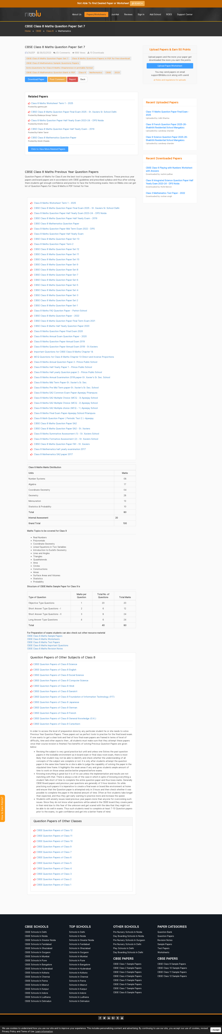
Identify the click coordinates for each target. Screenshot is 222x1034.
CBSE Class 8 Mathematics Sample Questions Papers (52, 63)
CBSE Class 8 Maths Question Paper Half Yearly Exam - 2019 (62, 129)
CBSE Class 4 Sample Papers (127, 976)
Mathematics (96, 72)
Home (28, 31)
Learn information (44, 1031)
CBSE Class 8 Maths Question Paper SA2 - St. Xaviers (61, 428)
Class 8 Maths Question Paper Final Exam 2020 (58, 331)
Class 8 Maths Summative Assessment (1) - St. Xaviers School (66, 433)
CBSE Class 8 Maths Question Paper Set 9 (55, 264)
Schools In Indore (77, 993)
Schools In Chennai (78, 976)
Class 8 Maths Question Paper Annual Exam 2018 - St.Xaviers (65, 346)
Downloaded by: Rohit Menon (159, 187)
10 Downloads (96, 52)
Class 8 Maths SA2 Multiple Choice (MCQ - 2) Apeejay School (65, 402)
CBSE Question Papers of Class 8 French (54, 713)
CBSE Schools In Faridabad (38, 944)
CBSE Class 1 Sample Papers (127, 964)
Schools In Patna (77, 980)
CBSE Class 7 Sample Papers (127, 988)
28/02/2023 (45, 52)
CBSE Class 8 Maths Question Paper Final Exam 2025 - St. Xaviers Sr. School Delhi (73, 111)
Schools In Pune (77, 960)
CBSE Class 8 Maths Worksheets (43, 639)
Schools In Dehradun (79, 1001)
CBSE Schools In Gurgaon (37, 952)
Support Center (185, 14)
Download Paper (36, 79)
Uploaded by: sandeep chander (160, 131)
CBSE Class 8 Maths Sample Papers (44, 636)
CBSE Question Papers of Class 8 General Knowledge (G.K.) (64, 718)
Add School (155, 14)
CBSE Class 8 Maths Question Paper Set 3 (55, 295)
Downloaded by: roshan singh (159, 196)
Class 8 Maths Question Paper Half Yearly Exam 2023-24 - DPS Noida (67, 120)
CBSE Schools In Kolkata (37, 972)
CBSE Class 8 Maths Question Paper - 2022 (56, 315)
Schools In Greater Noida (81, 940)
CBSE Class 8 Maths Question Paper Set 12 (56, 249)
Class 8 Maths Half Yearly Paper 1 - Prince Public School (62, 367)
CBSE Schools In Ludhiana (38, 997)
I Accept (215, 1030)
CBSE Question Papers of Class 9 (54, 846)
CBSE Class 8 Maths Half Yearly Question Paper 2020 (61, 326)
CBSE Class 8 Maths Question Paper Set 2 (55, 300)
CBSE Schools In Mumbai (37, 956)
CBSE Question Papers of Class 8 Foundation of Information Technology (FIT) (73, 696)
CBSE (38, 31)
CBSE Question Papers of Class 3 (54, 873)
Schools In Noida (77, 936)
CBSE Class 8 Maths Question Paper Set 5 (55, 285)
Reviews (128, 14)
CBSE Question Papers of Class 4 (54, 868)
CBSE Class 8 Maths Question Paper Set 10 (56, 259)
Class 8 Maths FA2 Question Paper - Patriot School (60, 310)
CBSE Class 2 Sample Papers (127, 968)
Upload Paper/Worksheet (170, 65)
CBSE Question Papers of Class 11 (54, 835)
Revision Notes (165, 940)
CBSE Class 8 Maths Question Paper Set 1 (55, 305)
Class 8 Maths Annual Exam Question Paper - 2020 (60, 336)
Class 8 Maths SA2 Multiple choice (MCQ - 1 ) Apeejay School (65, 408)
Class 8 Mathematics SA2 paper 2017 (53, 454)
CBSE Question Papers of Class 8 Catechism (56, 723)
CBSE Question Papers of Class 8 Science (55, 664)
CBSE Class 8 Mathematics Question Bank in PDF (50, 72)
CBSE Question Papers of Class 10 (55, 841)
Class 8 (50, 31)
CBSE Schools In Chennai (37, 976)
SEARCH (138, 3)
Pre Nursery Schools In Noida (127, 932)
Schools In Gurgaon (79, 952)
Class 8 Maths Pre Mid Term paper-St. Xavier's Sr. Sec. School (66, 387)
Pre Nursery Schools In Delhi (127, 944)
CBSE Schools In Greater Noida (40, 940)
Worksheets (163, 952)
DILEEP (31, 52)
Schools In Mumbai (78, 956)
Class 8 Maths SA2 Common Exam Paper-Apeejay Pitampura (65, 392)
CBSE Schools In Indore (36, 993)
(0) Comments (62, 52)
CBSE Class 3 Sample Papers (127, 972)
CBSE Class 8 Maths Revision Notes (45, 648)
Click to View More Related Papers (48, 149)
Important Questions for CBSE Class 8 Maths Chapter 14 (63, 351)
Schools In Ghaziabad (79, 948)
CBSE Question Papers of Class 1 (54, 884)
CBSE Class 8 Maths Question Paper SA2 (55, 423)
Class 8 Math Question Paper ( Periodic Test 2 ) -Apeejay (63, 418)
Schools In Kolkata (78, 972)
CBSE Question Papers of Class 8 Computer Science (60, 680)
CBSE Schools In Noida (36, 936)
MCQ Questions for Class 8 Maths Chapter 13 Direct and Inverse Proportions (73, 356)
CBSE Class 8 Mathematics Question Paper (53, 137)
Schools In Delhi (77, 932)
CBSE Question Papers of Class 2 (54, 879)
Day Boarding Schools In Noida (128, 936)
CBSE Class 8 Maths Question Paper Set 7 (47, 58)
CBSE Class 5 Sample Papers (127, 980)
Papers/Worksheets (96, 14)
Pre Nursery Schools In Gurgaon (129, 940)
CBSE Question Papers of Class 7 (54, 852)
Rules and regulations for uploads (171, 80)
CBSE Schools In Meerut (37, 985)
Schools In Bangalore (79, 964)
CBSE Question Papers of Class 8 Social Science (58, 675)
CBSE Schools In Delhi (36, 932)
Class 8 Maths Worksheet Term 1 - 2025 (52, 103)
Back (82, 79)
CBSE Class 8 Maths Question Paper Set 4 (55, 290)
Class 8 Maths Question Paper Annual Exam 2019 (59, 341)
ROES (169, 14)
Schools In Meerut (78, 985)
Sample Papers (165, 944)
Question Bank (165, 932)
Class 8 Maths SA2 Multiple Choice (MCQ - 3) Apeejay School (65, 397)
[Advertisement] (81, 86)
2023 (117, 72)
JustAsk (115, 14)
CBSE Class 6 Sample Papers (127, 984)
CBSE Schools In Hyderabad (39, 968)
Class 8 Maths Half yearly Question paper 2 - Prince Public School (67, 372)
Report (72, 79)
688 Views (79, 52)
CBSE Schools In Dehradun (38, 1001)
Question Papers (166, 936)
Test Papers (163, 948)
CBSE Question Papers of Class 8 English (54, 669)
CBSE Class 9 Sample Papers (172, 964)
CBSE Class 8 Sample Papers (127, 992)
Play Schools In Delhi (123, 948)
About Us (76, 14)
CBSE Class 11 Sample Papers (172, 972)
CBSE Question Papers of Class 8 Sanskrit (55, 691)
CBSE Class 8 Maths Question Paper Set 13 (56, 238)
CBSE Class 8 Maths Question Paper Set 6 (55, 279)
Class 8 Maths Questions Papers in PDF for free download (101, 58)
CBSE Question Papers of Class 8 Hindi (53, 685)
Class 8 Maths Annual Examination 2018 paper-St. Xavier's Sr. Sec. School (71, 377)
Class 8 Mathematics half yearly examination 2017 (59, 449)
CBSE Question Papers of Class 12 (54, 830)
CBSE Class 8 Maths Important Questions (47, 645)
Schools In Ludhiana (79, 997)
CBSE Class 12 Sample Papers (172, 976)
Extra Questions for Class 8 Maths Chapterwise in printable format (59, 68)
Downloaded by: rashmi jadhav (159, 174)
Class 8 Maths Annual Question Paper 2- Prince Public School (65, 362)
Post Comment (57, 79)
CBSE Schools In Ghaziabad (38, 948)
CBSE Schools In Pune (36, 960)
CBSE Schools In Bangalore (38, 964)
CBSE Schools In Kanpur (37, 989)
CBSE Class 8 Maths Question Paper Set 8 (55, 269)
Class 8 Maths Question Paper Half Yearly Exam (58, 233)
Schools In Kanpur (78, 989)
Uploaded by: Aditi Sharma (157, 118)
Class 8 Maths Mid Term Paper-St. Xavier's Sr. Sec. (60, 382)
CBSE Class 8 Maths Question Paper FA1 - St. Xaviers (61, 444)
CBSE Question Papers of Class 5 (54, 863)
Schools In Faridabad (79, 944)
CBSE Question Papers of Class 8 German (55, 707)
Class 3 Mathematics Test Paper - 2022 (165, 193)
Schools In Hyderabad (80, 968)
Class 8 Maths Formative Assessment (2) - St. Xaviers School (65, 438)
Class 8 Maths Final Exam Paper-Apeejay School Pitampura (64, 413)
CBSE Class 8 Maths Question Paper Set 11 (56, 254)
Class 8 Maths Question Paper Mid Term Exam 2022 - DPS (64, 228)
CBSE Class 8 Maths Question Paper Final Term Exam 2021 (64, 320)
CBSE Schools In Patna (36, 980)
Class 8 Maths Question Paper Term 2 (53, 244)
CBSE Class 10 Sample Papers (172, 968)
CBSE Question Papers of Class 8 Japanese (56, 702)
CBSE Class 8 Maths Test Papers (43, 642)
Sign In (141, 14)
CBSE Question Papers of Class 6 (54, 857)
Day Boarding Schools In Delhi (128, 952)
